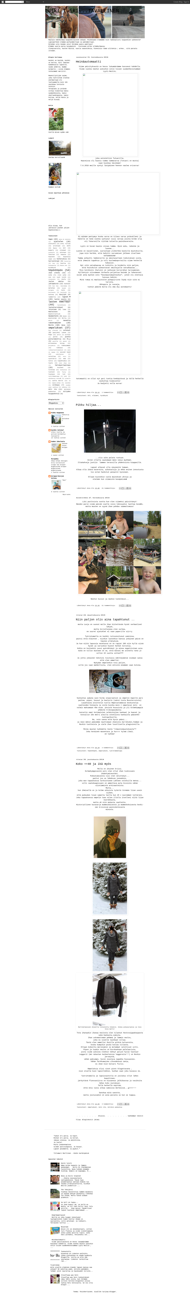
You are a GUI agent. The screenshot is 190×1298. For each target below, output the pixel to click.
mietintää (52, 318)
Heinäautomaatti (88, 61)
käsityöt (62, 295)
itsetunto (51, 279)
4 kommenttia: (108, 1104)
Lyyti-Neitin (109, 71)
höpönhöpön (92, 751)
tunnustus (63, 370)
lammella (52, 297)
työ (64, 374)
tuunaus (51, 374)
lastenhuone (61, 305)
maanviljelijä (54, 314)
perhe (55, 337)
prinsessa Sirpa (56, 343)
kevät (64, 288)
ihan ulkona (54, 273)
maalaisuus (53, 312)
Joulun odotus (56, 281)
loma (64, 309)
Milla (64, 318)
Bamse (55, 248)
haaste (63, 254)
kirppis (51, 290)
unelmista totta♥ (54, 378)
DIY (89, 395)
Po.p (68, 339)
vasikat (67, 383)
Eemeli (51, 250)
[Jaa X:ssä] (123, 392)
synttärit (52, 358)
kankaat (67, 284)
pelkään (67, 334)
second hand (65, 352)
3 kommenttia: (108, 748)
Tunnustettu (66, 1252)
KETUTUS (51, 288)
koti (63, 290)
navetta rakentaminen (59, 321)
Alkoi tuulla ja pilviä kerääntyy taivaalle (58, 434)
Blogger (112, 1292)
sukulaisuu (60, 354)
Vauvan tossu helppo (64, 445)
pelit (59, 334)
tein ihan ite (64, 363)
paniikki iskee (59, 332)
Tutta (64, 372)
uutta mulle (57, 380)
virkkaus (56, 385)
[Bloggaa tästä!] (121, 392)
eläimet (95, 395)
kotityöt (63, 292)
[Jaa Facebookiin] (125, 392)
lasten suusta (60, 299)
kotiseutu (51, 292)
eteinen (63, 252)
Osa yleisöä (53, 330)
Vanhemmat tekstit (135, 1116)
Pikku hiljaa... (88, 405)
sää (64, 358)
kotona (51, 294)
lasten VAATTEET (59, 301)
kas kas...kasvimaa (59, 286)
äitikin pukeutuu (115, 1107)
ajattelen (58, 241)
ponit (65, 341)
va (69, 380)
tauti (50, 363)
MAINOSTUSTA (53, 316)
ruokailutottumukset (55, 350)
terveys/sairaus (62, 365)
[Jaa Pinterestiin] (128, 392)
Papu (50, 334)
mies (65, 316)
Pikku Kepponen (57, 413)
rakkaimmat (65, 345)
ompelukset (103, 751)
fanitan (51, 254)
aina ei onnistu (64, 239)
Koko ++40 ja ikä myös (93, 764)
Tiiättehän (54, 1265)
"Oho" (64, 480)
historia (67, 261)
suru (64, 356)
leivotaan (52, 309)
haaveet (51, 257)
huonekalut (52, 265)
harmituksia (62, 259)
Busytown (64, 1227)
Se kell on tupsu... (69, 1202)
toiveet (60, 367)
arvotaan (56, 246)
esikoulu (51, 252)
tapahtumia (62, 361)
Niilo (51, 325)
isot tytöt (61, 277)
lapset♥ (66, 297)
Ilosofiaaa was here (69, 1275)
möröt (50, 320)
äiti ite (102, 1107)
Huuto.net (63, 265)
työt (65, 376)
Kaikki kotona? (57, 430)
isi (49, 277)
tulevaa (51, 370)
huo (53, 263)
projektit (51, 345)
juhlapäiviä (53, 284)
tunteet (51, 372)
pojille (55, 341)
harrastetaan (53, 261)
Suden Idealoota (58, 442)
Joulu (63, 279)
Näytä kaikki (66, 494)
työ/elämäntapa (115, 751)
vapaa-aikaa (56, 383)
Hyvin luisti (66, 1163)
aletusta (52, 243)
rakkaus (59, 348)
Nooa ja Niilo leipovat (71, 1176)
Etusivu (101, 1116)
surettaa (52, 356)
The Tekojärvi (67, 1190)
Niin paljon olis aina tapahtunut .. (105, 619)
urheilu (67, 378)
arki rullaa (65, 243)
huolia (63, 263)
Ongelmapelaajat (58, 1215)
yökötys (64, 387)
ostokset (66, 330)
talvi (50, 361)
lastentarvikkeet (55, 307)
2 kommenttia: (108, 392)
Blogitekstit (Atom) (90, 1120)
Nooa (63, 325)
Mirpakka (54, 459)
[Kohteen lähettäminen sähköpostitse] (118, 392)
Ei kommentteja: (109, 488)
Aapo (50, 239)
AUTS (68, 246)
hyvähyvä (104, 395)
